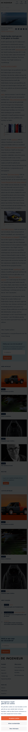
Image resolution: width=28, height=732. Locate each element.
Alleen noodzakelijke (14, 723)
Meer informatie (14, 728)
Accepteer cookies (14, 718)
